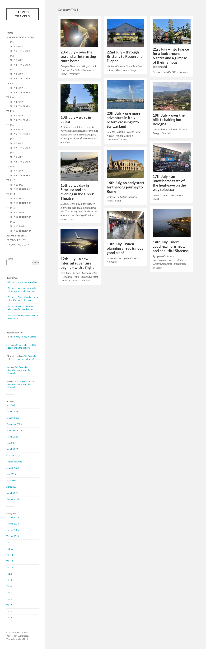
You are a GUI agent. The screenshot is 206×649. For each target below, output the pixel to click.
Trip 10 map (17, 184)
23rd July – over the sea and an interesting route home (78, 56)
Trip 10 (10, 180)
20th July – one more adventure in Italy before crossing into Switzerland (123, 120)
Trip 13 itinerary (21, 231)
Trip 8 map (16, 157)
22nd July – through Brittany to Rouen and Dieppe (125, 56)
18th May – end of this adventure (21, 282)
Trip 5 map (16, 115)
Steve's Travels (22, 14)
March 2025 (12, 436)
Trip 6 (10, 125)
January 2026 (12, 418)
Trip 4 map (16, 88)
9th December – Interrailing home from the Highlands (18, 370)
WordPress (23, 636)
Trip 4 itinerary (20, 92)
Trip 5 (10, 111)
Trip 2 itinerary (20, 64)
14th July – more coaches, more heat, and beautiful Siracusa (171, 246)
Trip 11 (10, 194)
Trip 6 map (16, 129)
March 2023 (12, 493)
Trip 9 (10, 166)
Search (9, 258)
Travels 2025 (12, 530)
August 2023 (12, 468)
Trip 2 (10, 55)
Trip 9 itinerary (20, 175)
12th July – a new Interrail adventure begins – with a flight (77, 263)
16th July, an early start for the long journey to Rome (125, 187)
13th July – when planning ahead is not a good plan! (125, 248)
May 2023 (11, 480)
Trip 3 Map (16, 74)
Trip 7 (10, 139)
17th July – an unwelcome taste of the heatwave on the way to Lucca (169, 183)
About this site (16, 235)
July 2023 (11, 474)
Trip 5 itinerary (20, 120)
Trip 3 (10, 69)
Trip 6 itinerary (20, 134)
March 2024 (12, 449)
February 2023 (13, 499)
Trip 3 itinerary (20, 78)
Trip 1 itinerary (20, 51)
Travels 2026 (12, 536)
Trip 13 (10, 222)
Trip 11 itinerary (21, 203)
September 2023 (14, 461)
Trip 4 (10, 83)
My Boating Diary (17, 244)
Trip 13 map (17, 226)
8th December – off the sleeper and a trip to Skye (21, 346)
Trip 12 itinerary (21, 217)
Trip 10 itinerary (21, 189)
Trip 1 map (16, 46)
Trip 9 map (16, 171)
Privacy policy (16, 240)
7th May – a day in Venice (24, 336)
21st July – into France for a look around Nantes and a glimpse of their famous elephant (171, 58)
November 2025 (14, 430)
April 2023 (11, 487)
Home (9, 33)
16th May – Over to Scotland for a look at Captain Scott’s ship (22, 298)
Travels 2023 (12, 517)
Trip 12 (10, 208)
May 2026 (11, 405)
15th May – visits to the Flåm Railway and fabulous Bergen (19, 308)
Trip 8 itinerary (20, 161)
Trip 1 (10, 42)
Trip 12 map (17, 212)
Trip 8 (10, 152)
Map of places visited (20, 37)
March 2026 (12, 411)
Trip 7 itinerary (20, 148)
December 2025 (14, 424)
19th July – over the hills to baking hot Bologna (169, 119)
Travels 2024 (12, 523)
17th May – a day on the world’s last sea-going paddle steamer (21, 289)
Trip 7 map (16, 143)
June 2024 (11, 443)
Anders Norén (22, 639)
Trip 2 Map (16, 60)
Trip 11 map (17, 198)
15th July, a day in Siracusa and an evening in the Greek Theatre (77, 192)
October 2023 (13, 455)
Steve (9, 345)
